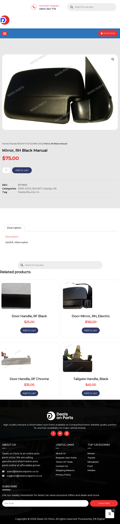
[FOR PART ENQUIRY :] (34, 7)
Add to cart (22, 170)
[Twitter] (60, 433)
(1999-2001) (37, 143)
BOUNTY (22, 143)
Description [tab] (14, 227)
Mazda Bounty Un (28, 192)
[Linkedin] (66, 433)
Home (5, 143)
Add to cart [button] (29, 330)
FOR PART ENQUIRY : (49, 6)
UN (29, 143)
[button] (4, 33)
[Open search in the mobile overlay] (92, 7)
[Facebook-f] (53, 433)
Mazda (13, 143)
